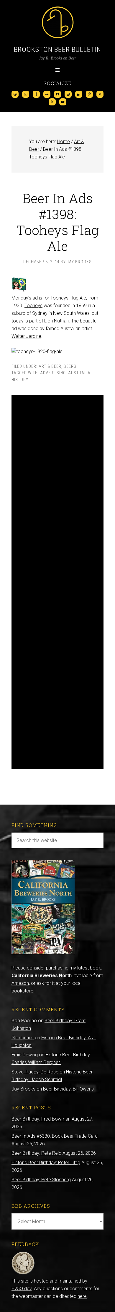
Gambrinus (23, 1037)
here (82, 1296)
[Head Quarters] (23, 1273)
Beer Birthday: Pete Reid (36, 1153)
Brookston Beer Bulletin (57, 49)
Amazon (20, 983)
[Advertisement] (57, 582)
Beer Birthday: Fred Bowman (41, 1119)
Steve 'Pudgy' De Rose (35, 1072)
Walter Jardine (26, 336)
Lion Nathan (56, 321)
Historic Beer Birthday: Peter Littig (46, 1162)
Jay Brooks (23, 1089)
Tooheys (33, 305)
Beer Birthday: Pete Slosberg (41, 1179)
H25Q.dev (22, 1288)
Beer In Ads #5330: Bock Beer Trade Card (55, 1136)
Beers (70, 366)
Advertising (53, 372)
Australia (79, 372)
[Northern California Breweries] (43, 952)
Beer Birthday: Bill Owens (68, 1089)
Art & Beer (50, 366)
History (20, 379)
